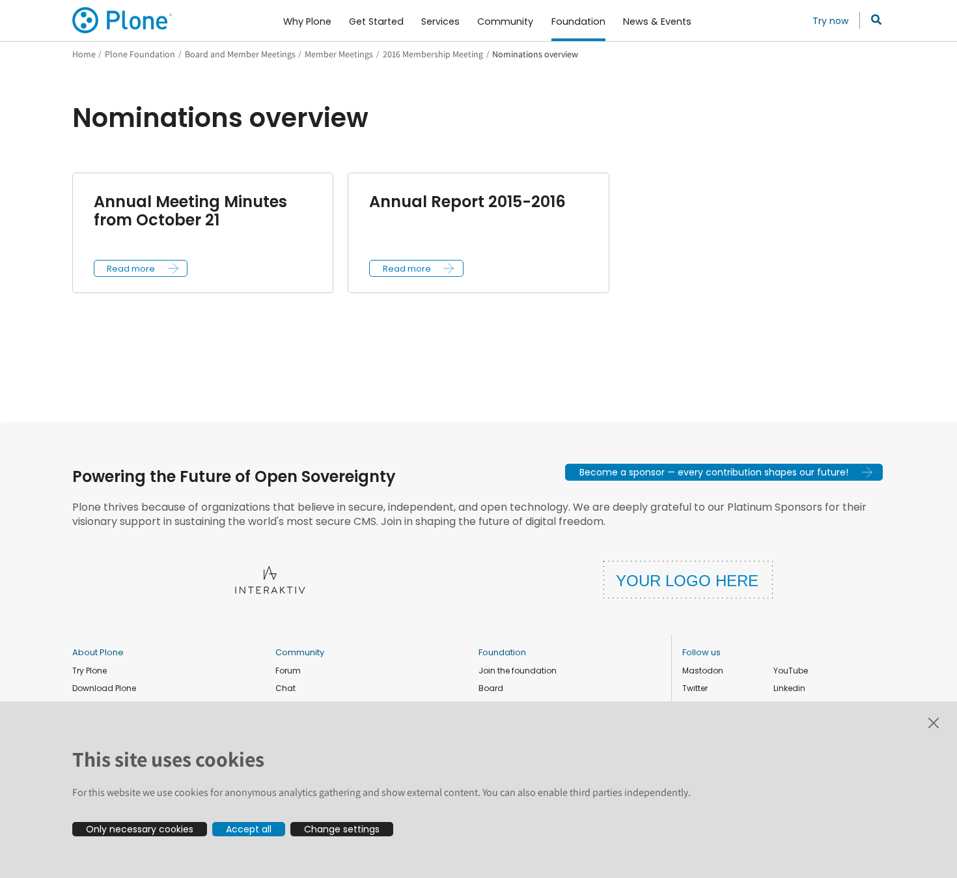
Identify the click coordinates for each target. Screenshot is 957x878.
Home (84, 54)
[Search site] (872, 20)
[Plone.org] (123, 20)
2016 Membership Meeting (433, 54)
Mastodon (702, 670)
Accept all (248, 829)
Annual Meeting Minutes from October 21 (190, 211)
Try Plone (89, 670)
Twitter (695, 688)
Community (299, 652)
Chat (285, 688)
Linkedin (789, 688)
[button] (141, 268)
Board (490, 688)
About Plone (98, 652)
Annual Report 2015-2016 (467, 201)
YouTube (790, 670)
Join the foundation (517, 670)
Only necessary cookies (139, 829)
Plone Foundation (140, 54)
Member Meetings (339, 54)
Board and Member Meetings (240, 54)
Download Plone (104, 688)
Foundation (502, 652)
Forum (288, 670)
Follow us (701, 652)
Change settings (342, 829)
